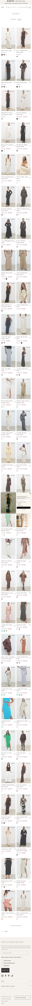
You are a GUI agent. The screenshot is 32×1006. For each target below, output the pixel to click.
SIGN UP (23, 507)
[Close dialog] (30, 493)
